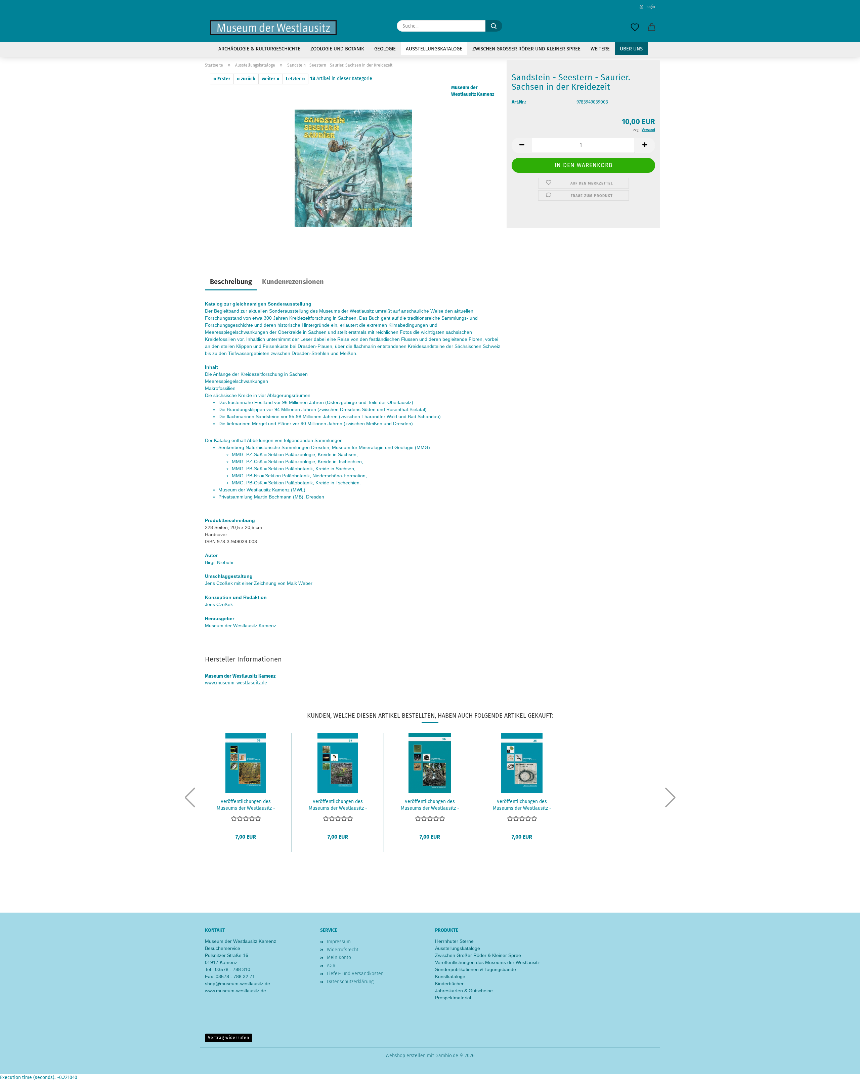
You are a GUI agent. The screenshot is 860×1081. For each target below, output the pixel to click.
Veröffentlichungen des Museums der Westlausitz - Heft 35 (522, 804)
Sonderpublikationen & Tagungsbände (475, 969)
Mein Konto (339, 957)
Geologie (385, 49)
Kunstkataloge (450, 976)
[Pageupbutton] (841, 1071)
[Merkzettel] (635, 27)
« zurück (246, 79)
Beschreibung (231, 282)
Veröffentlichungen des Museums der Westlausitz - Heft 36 (430, 804)
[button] (651, 27)
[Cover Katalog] (353, 168)
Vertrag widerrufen (228, 1037)
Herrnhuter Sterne (454, 941)
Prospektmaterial (453, 997)
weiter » (271, 79)
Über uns (631, 49)
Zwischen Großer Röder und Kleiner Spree (526, 49)
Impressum (339, 942)
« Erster (221, 79)
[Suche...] (493, 26)
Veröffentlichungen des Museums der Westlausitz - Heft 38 (246, 804)
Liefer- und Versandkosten (355, 973)
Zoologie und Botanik (337, 49)
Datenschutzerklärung (350, 982)
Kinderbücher (449, 983)
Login (649, 6)
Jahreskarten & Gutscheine (464, 990)
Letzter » (295, 79)
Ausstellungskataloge (434, 49)
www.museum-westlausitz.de (235, 990)
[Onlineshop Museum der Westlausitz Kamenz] (273, 27)
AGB (331, 965)
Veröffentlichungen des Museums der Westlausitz (487, 962)
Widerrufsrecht (342, 950)
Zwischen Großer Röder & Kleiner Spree (478, 955)
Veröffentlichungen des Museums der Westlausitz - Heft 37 (338, 804)
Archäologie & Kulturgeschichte (259, 49)
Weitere (600, 49)
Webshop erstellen (406, 1055)
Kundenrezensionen (293, 282)
